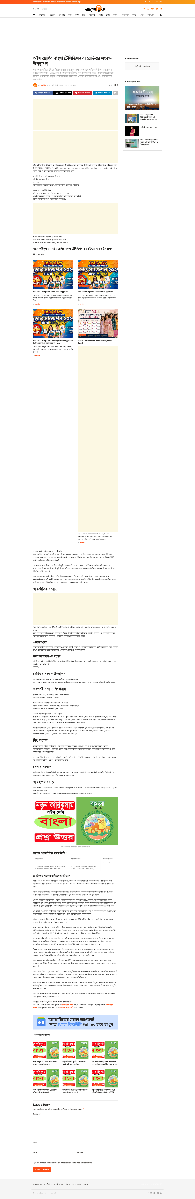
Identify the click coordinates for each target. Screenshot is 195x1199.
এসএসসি (52, 15)
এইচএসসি (61, 15)
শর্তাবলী (68, 2)
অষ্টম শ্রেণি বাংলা (53, 85)
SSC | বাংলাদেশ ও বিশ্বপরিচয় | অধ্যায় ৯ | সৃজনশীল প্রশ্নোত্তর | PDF (148, 117)
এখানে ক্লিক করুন (67, 1005)
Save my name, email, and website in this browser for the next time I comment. (63, 1163)
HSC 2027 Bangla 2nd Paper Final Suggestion (50, 292)
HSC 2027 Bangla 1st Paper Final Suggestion (95, 292)
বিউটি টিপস (82, 335)
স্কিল (83, 15)
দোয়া (142, 15)
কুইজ (134, 15)
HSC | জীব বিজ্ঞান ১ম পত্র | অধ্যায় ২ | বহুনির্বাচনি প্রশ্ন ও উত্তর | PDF (149, 142)
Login (36, 9)
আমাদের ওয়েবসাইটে (66, 1007)
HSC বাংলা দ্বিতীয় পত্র (40, 286)
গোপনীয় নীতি (46, 2)
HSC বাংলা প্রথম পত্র (85, 286)
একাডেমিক (41, 15)
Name (36, 1142)
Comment (37, 1114)
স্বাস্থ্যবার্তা (92, 15)
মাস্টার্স (77, 15)
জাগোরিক (43, 85)
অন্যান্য (115, 15)
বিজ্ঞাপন (53, 2)
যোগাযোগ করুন (61, 2)
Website (80, 1153)
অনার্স (70, 15)
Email (35, 1153)
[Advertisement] (97, 36)
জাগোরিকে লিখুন (76, 2)
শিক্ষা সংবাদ (150, 15)
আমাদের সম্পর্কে (37, 2)
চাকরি (108, 15)
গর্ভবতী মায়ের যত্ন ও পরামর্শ (149, 127)
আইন (101, 15)
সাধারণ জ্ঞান (125, 15)
